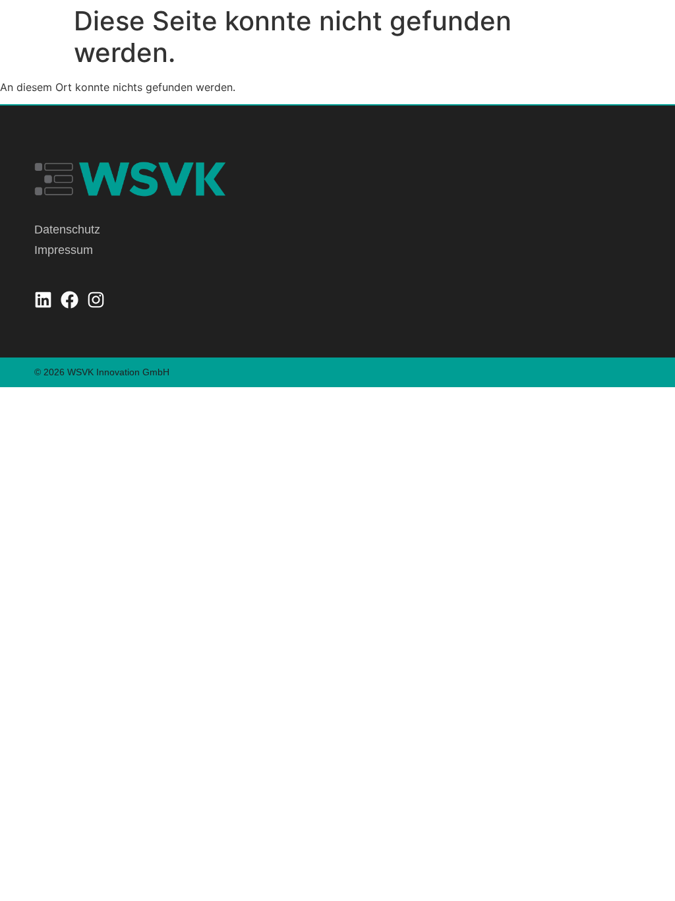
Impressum (63, 250)
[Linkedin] (43, 300)
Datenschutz (67, 229)
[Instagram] (96, 300)
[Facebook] (69, 300)
